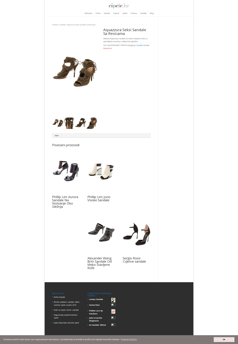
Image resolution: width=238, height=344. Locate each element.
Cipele (124, 13)
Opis (57, 135)
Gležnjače (88, 13)
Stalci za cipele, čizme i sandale (66, 310)
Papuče (116, 13)
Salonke (107, 13)
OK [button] (224, 340)
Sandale (143, 13)
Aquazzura (107, 48)
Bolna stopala (59, 297)
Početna (55, 25)
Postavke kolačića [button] (129, 339)
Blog (152, 13)
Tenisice (134, 13)
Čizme (98, 13)
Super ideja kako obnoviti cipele (66, 323)
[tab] (56, 135)
